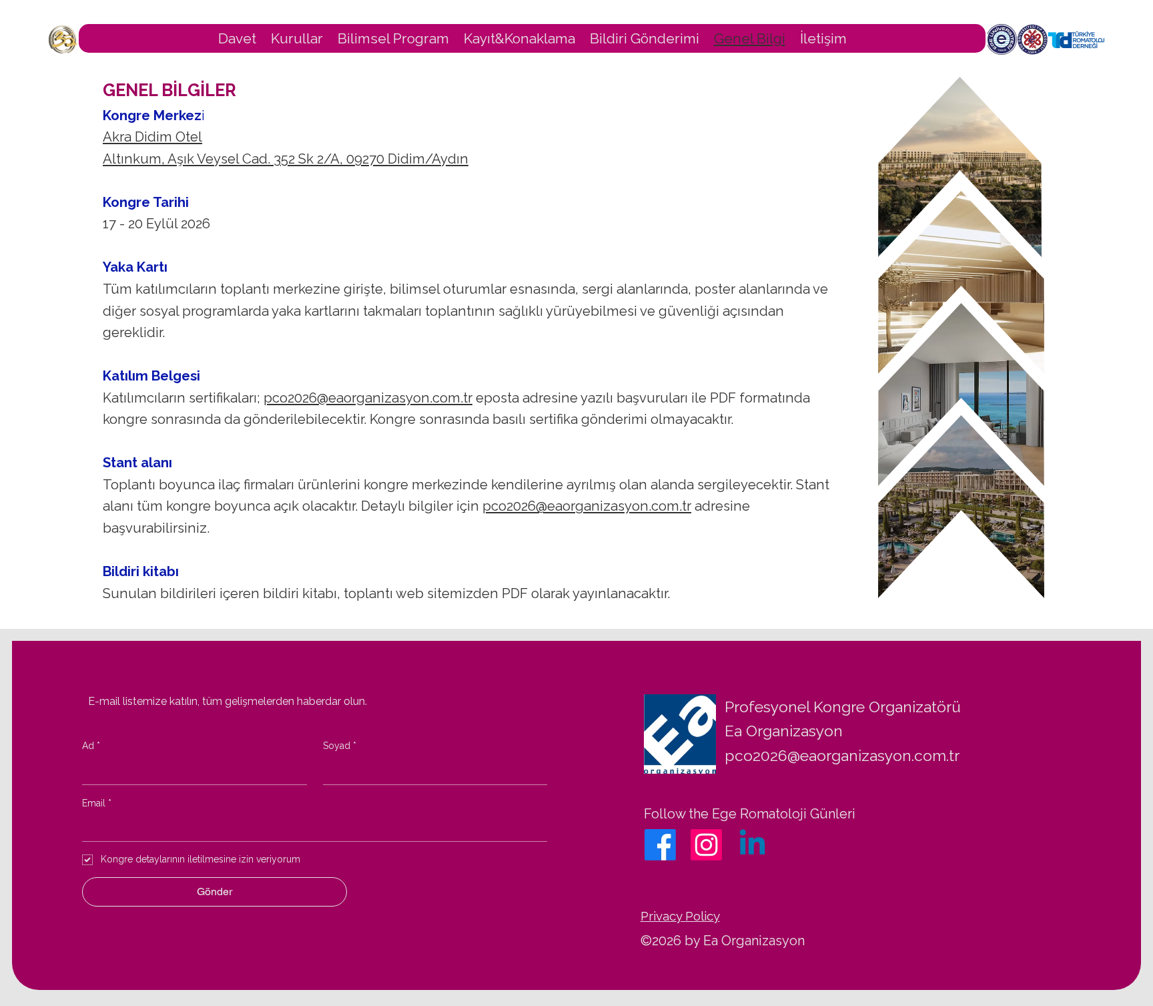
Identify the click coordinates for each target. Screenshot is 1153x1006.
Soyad (339, 745)
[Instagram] (706, 844)
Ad (91, 745)
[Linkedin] (752, 844)
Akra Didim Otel (152, 137)
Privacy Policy (680, 916)
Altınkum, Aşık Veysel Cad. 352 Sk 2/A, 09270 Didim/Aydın (285, 159)
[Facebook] (660, 844)
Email (96, 803)
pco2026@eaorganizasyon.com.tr (368, 398)
